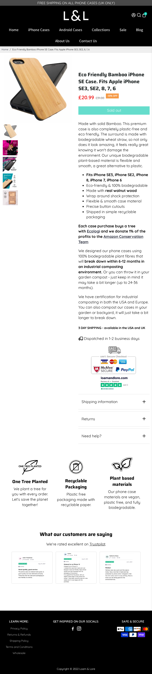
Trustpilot (97, 544)
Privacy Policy (19, 628)
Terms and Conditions (19, 646)
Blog (139, 29)
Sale (123, 29)
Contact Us (88, 40)
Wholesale (19, 653)
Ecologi (93, 231)
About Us (62, 40)
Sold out (114, 110)
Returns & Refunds (19, 634)
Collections (101, 29)
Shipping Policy (19, 640)
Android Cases (70, 29)
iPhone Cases (38, 29)
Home (14, 29)
